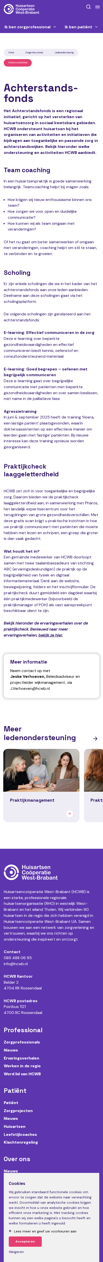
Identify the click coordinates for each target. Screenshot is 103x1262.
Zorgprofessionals (34, 52)
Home (11, 52)
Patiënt (11, 1102)
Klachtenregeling (21, 1142)
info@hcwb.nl (16, 963)
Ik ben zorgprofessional (27, 27)
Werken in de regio (22, 1066)
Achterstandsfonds (18, 62)
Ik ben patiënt (78, 27)
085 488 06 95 (18, 957)
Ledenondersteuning (64, 52)
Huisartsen (15, 1126)
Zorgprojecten (18, 1110)
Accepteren (25, 1241)
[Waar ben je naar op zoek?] (88, 6)
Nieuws (11, 1050)
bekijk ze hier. (50, 635)
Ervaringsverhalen (21, 1058)
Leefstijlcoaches (20, 1134)
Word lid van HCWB (22, 1074)
